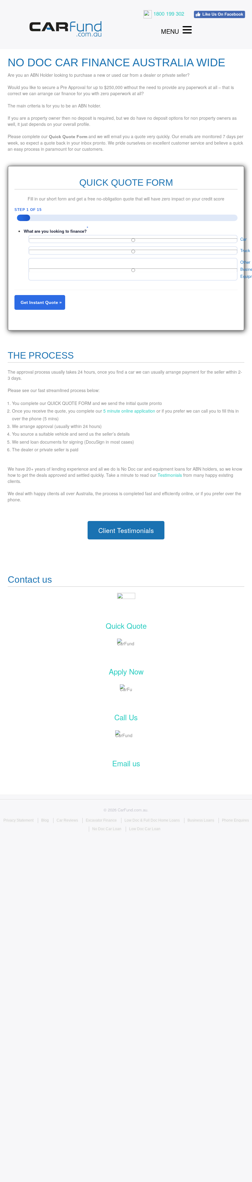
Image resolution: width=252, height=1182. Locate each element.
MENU (170, 31)
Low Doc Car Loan (144, 829)
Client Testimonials (126, 530)
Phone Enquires (235, 820)
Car (243, 239)
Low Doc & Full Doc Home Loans (152, 820)
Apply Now (126, 671)
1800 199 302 (168, 13)
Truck (245, 250)
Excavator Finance (101, 820)
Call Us (126, 717)
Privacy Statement (18, 820)
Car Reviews (67, 820)
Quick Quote (126, 625)
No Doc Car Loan (106, 829)
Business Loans (200, 820)
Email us (126, 763)
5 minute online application (129, 411)
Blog (45, 820)
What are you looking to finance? (55, 231)
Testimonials (170, 475)
